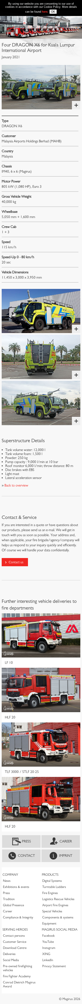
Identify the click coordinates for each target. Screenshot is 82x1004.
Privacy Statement (54, 966)
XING (46, 954)
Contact (26, 856)
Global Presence (13, 905)
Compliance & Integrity (18, 917)
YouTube (48, 942)
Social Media (11, 960)
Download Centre (14, 948)
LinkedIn (47, 960)
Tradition (9, 899)
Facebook (48, 936)
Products (50, 875)
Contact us (16, 562)
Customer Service (14, 942)
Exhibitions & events (16, 887)
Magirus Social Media (59, 929)
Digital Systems (52, 881)
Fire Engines (50, 893)
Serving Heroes (15, 929)
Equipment (49, 923)
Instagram (48, 948)
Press (26, 841)
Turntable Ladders (54, 887)
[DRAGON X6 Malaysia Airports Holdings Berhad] (41, 87)
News (7, 881)
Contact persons (14, 936)
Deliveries (9, 954)
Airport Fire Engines (55, 905)
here (45, 11)
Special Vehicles (52, 911)
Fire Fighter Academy (17, 976)
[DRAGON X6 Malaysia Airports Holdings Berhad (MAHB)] (41, 311)
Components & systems (57, 917)
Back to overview (16, 485)
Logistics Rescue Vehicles (58, 899)
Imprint (65, 856)
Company (10, 875)
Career (66, 841)
